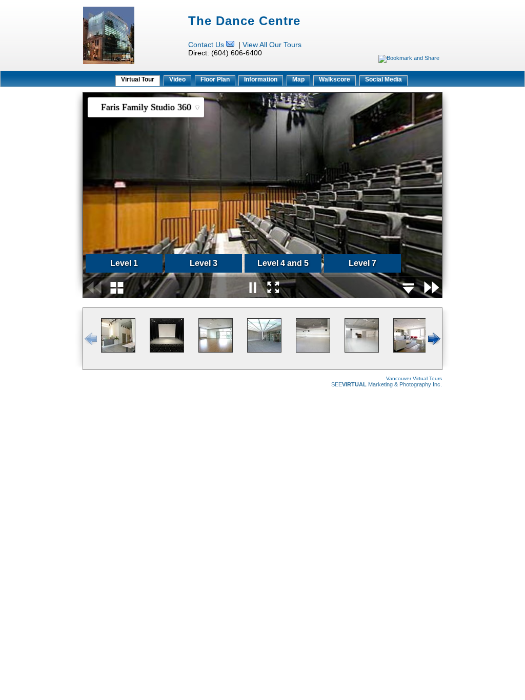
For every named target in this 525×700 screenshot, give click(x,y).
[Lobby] (118, 350)
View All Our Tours (272, 44)
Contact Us (206, 44)
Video (177, 79)
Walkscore (334, 79)
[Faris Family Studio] (167, 350)
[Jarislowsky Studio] (313, 350)
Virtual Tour (137, 79)
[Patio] (264, 350)
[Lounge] (410, 350)
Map (298, 79)
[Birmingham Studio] (362, 350)
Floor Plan (215, 79)
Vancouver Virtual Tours (414, 378)
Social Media (383, 79)
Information (260, 79)
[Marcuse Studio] (215, 350)
